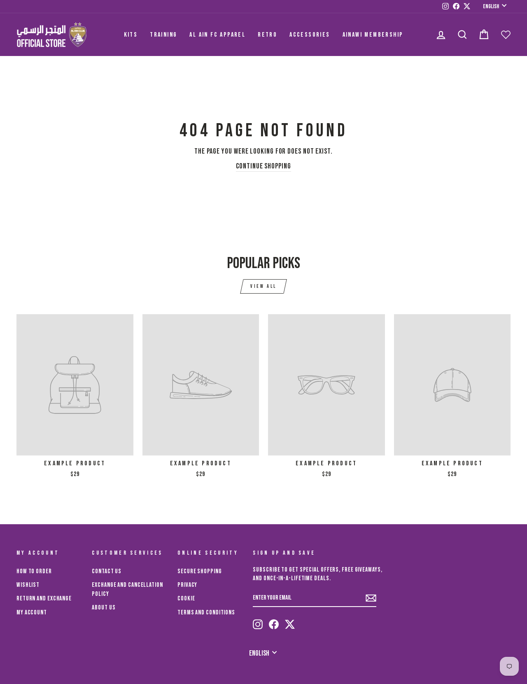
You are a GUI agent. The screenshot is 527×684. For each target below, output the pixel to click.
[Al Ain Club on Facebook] (274, 624)
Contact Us (106, 571)
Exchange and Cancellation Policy (127, 589)
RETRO (267, 35)
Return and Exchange (44, 598)
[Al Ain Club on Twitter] (290, 624)
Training (163, 35)
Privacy (187, 585)
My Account (31, 612)
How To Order (34, 571)
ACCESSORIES (309, 35)
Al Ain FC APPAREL (217, 35)
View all (263, 286)
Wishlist (28, 585)
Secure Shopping (199, 571)
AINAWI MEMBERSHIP (373, 35)
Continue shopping (263, 166)
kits (131, 35)
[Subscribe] (371, 598)
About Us (103, 608)
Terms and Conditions (206, 612)
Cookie (186, 598)
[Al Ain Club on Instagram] (258, 624)
